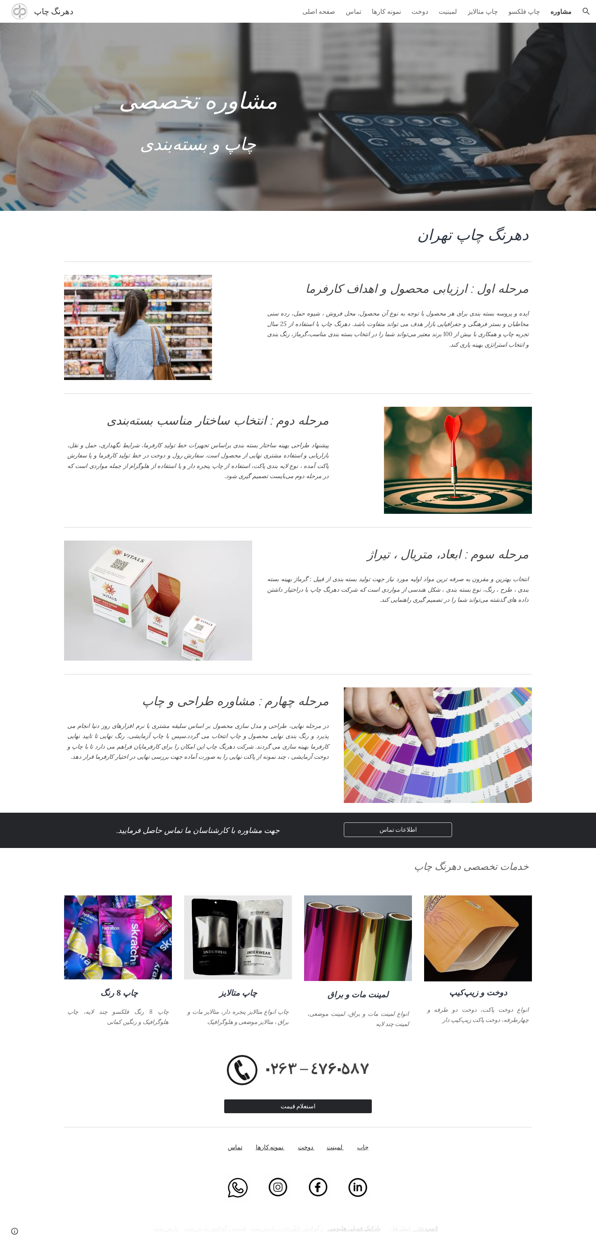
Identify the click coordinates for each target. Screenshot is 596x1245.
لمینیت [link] (448, 11)
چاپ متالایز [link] (482, 11)
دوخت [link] (420, 11)
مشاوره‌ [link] (561, 11)
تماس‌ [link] (353, 11)
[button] (586, 11)
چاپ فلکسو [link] (524, 11)
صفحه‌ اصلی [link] (318, 11)
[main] (198, 117)
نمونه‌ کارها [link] (386, 11)
